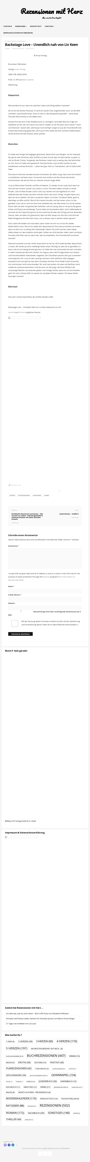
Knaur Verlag (19, 69)
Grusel (9, 1081)
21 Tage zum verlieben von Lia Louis (21, 1023)
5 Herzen (12, 495)
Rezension (32, 1106)
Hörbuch (30, 1082)
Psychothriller (70, 1099)
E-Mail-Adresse (15, 595)
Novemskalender (21, 1098)
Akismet (46, 577)
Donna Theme (47, 1148)
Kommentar (13, 546)
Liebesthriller (77, 1087)
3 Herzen (44, 1041)
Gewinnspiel (63, 1075)
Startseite (7, 26)
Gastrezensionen (58, 1069)
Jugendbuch (48, 1081)
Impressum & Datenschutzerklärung (18, 33)
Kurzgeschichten (61, 1087)
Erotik (24, 1062)
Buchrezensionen (10, 41)
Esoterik (40, 1062)
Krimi (45, 1087)
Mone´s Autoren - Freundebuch (34, 1092)
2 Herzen (25, 1041)
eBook (10, 1062)
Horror (19, 1081)
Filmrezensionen (19, 1068)
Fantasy (57, 1062)
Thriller (13, 1119)
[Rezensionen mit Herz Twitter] (45, 1153)
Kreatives (30, 1087)
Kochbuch (13, 1087)
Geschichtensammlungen (39, 1075)
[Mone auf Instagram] (50, 1153)
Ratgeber (15, 1105)
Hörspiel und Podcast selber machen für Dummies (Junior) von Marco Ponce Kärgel (40, 1018)
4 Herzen (67, 1041)
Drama (74, 1056)
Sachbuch (36, 1112)
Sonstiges (49, 26)
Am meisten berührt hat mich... (47, 1048)
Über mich (29, 1120)
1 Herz (10, 1041)
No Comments (30, 48)
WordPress (66, 1148)
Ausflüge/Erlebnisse (14, 1056)
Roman (46, 495)
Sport (76, 1113)
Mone (8, 48)
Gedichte (72, 1069)
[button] (5, 1145)
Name (11, 586)
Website (11, 603)
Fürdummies (42, 1069)
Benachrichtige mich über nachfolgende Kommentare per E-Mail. (44, 613)
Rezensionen (20, 26)
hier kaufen (28, 80)
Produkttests (35, 26)
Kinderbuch (68, 1081)
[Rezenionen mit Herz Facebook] (40, 1153)
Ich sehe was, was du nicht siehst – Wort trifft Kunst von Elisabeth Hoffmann (37, 1013)
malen (10, 1092)
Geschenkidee (16, 1075)
